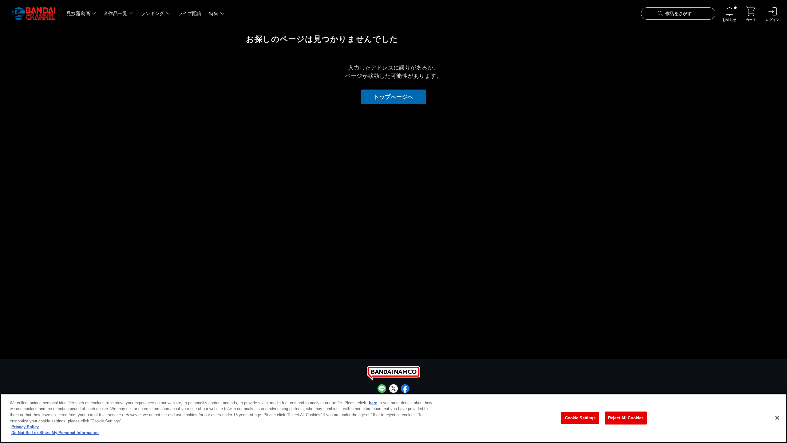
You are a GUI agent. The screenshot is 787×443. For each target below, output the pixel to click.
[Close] (777, 418)
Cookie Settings (580, 418)
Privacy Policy (25, 427)
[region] (393, 418)
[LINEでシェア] (382, 388)
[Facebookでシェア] (405, 388)
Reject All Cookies (625, 418)
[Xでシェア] (393, 388)
